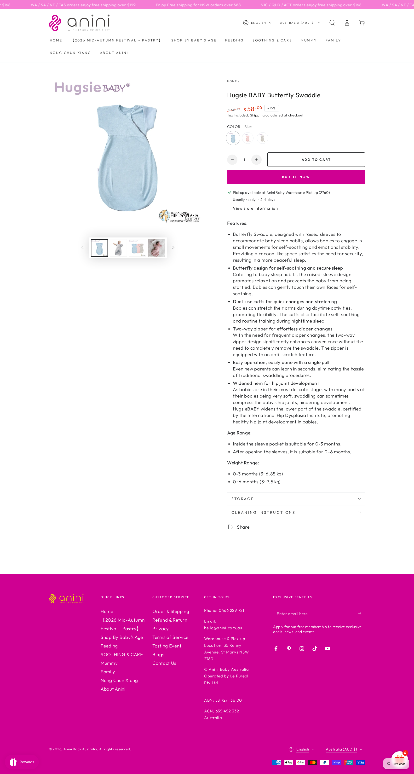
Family (108, 672)
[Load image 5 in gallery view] (137, 248)
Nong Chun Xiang (119, 680)
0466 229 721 (231, 610)
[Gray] (262, 138)
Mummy (109, 663)
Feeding (109, 646)
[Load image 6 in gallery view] (156, 248)
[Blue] (233, 138)
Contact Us (164, 663)
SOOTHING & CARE (122, 654)
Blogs (158, 654)
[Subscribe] (361, 613)
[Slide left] (82, 248)
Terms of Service (170, 637)
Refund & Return (169, 620)
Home (232, 81)
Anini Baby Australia (80, 749)
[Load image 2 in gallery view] (118, 248)
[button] (332, 23)
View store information (255, 208)
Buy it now (296, 177)
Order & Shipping (170, 611)
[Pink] (248, 138)
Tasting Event (166, 646)
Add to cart (316, 159)
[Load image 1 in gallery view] (99, 248)
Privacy (160, 628)
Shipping (257, 115)
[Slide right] (173, 248)
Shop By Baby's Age (122, 637)
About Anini (113, 689)
